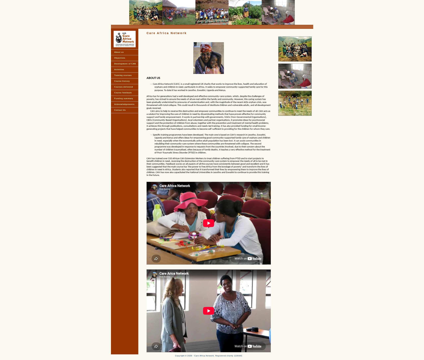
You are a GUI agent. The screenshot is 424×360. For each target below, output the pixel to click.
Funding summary (123, 98)
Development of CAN (125, 64)
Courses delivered (123, 87)
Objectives (119, 58)
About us (119, 52)
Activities (119, 69)
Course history (122, 81)
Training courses (123, 75)
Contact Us (120, 110)
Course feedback (123, 93)
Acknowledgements (124, 104)
